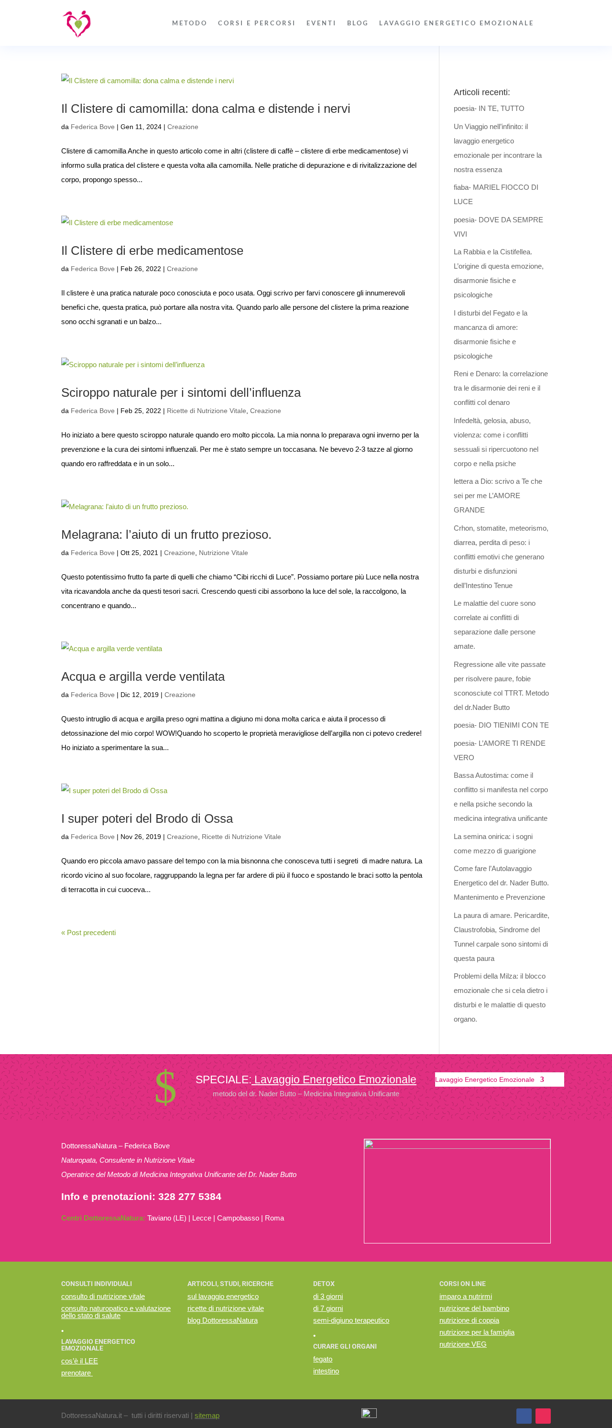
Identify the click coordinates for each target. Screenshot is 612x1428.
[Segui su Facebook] (524, 1416)
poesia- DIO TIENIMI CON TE (501, 725)
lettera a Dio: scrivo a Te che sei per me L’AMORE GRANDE (498, 495)
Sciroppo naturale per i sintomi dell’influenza (181, 392)
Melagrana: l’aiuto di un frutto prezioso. (166, 534)
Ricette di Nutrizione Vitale (206, 410)
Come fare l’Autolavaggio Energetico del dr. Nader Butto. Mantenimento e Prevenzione (501, 882)
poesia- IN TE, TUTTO (489, 108)
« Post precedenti (88, 932)
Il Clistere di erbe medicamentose (152, 250)
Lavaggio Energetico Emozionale (456, 23)
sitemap (207, 1415)
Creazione (182, 127)
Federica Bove (93, 127)
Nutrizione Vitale (223, 552)
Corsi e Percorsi (257, 23)
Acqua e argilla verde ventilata (143, 676)
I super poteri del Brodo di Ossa (147, 818)
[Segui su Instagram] (543, 1416)
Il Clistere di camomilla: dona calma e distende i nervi (205, 108)
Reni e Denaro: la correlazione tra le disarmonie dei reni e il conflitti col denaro (501, 388)
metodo (190, 23)
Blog (358, 23)
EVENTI (321, 23)
